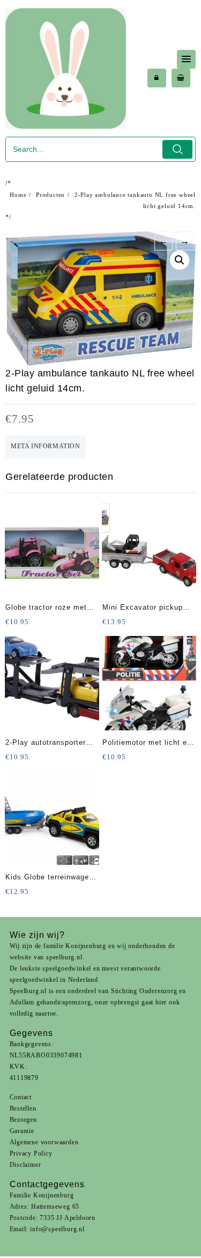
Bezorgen (23, 1119)
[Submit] (177, 149)
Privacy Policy (31, 1153)
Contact (21, 1097)
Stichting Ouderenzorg (144, 991)
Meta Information (45, 446)
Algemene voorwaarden (44, 1142)
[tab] (45, 446)
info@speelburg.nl (57, 1229)
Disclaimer (25, 1164)
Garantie (22, 1131)
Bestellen (23, 1108)
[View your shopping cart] (181, 78)
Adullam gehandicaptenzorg (50, 1002)
